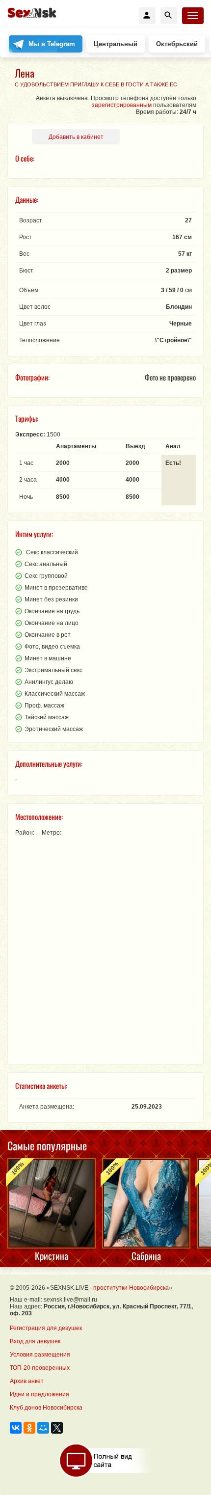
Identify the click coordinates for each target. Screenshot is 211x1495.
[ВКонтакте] (16, 1428)
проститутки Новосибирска (131, 1287)
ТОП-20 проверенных (40, 1367)
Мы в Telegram (51, 44)
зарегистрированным (122, 105)
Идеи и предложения (39, 1394)
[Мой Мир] (43, 1428)
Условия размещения (40, 1354)
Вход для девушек (35, 1341)
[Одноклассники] (29, 1428)
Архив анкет (27, 1381)
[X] (57, 1428)
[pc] (106, 1460)
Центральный (115, 44)
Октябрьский (177, 44)
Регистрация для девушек (46, 1328)
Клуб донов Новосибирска (46, 1407)
